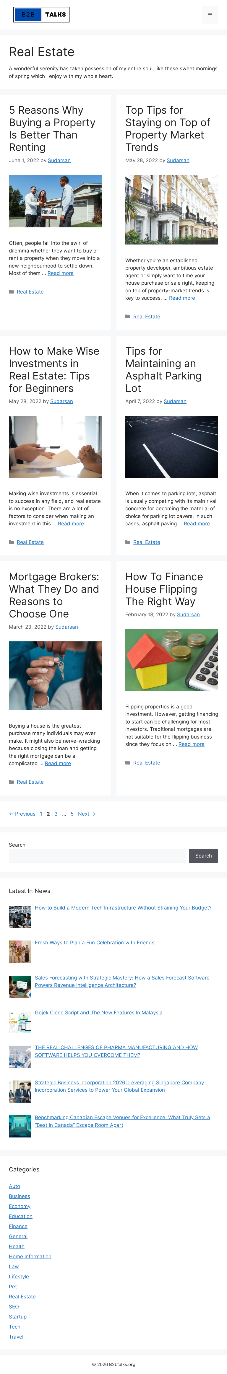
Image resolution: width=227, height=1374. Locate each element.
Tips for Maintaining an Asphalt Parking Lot (163, 369)
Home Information (30, 1256)
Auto (14, 1186)
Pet (13, 1287)
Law (14, 1266)
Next (86, 814)
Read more (61, 273)
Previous (22, 814)
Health (17, 1246)
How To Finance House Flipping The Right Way (164, 588)
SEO (14, 1307)
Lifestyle (19, 1277)
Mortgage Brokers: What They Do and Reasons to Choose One (54, 595)
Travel (16, 1337)
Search (17, 845)
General (18, 1236)
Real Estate (30, 292)
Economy (19, 1206)
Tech (14, 1327)
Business (19, 1196)
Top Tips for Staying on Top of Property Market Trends (167, 128)
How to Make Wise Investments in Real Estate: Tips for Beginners (54, 369)
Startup (18, 1317)
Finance (18, 1226)
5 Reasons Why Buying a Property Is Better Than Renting (52, 128)
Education (21, 1216)
